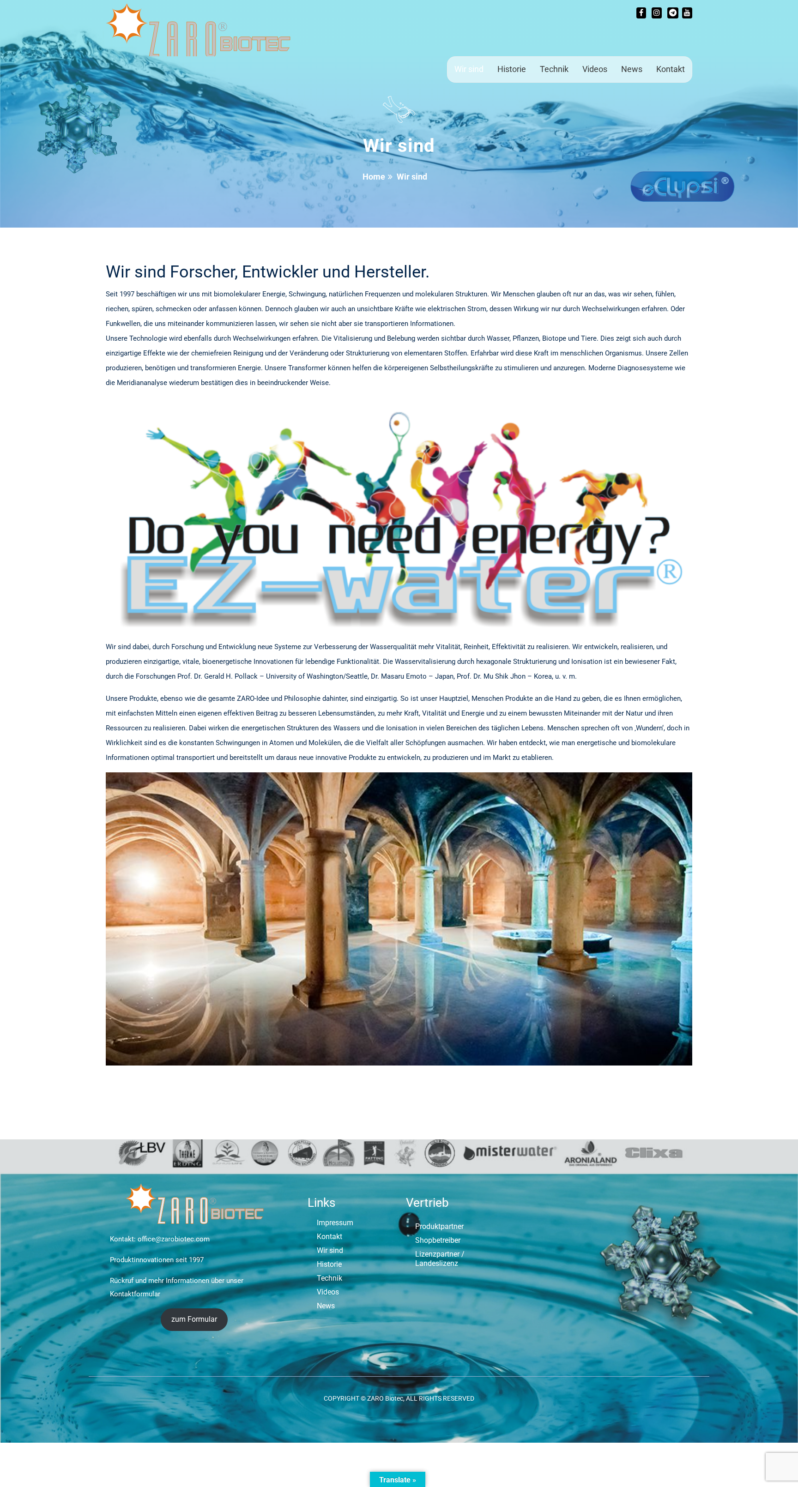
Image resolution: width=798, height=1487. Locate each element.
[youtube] (687, 12)
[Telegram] (673, 12)
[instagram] (656, 12)
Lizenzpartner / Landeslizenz (440, 1259)
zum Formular (194, 1319)
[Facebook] (641, 12)
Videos (594, 69)
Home (374, 176)
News (631, 69)
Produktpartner (439, 1226)
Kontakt (670, 69)
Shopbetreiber (437, 1240)
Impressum (335, 1222)
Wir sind (469, 69)
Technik (554, 69)
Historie (511, 69)
